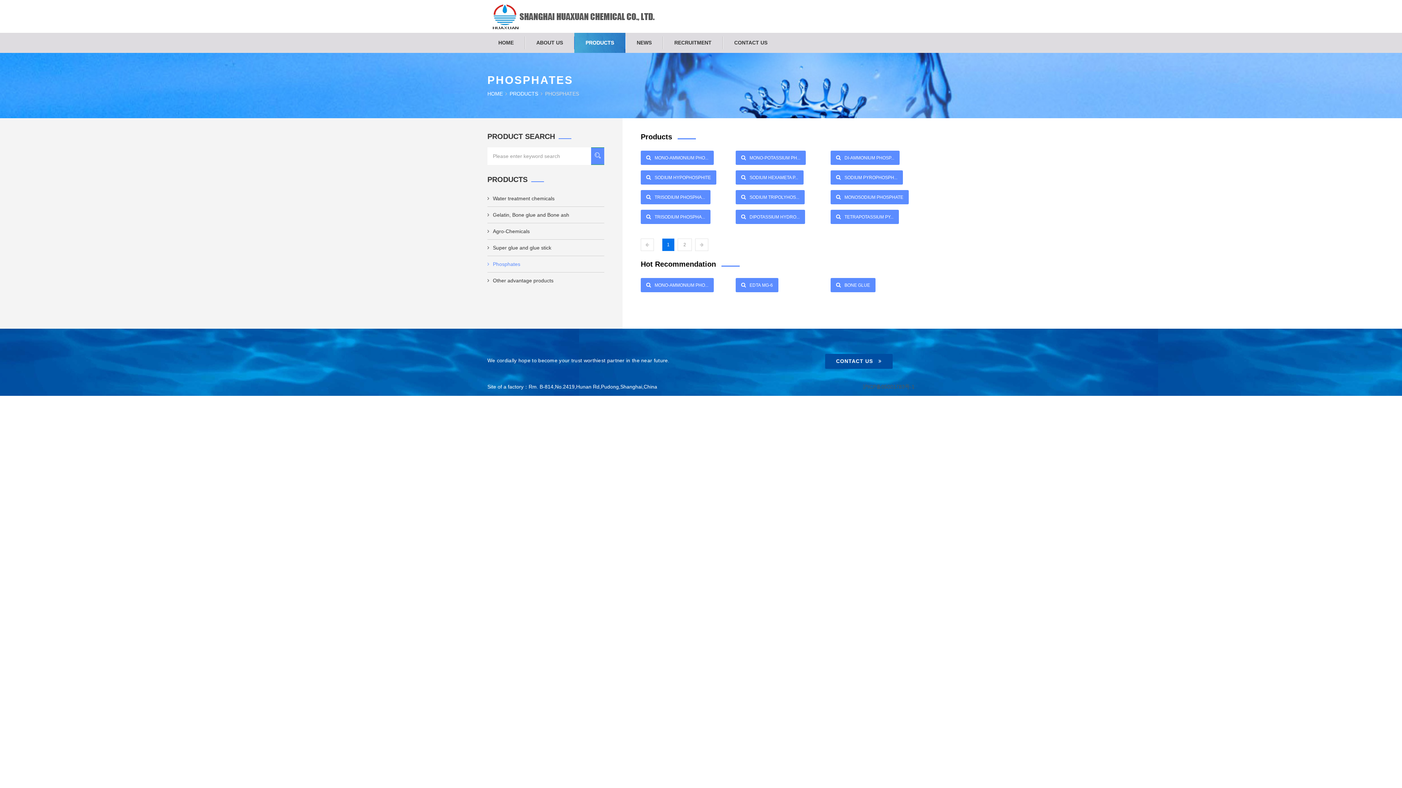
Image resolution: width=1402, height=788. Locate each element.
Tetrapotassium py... (868, 217)
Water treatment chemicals (524, 198)
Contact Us (854, 361)
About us (549, 43)
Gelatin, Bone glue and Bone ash (531, 215)
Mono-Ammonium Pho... (681, 158)
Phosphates (506, 264)
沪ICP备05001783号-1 (889, 387)
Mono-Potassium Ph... (775, 158)
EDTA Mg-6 (761, 285)
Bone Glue (857, 285)
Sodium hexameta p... (774, 177)
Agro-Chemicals (511, 231)
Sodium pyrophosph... (870, 177)
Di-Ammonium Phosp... (869, 158)
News (644, 43)
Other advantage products (523, 280)
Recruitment (693, 43)
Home (506, 43)
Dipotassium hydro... (775, 217)
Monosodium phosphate (873, 197)
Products (600, 43)
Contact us (750, 43)
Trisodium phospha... (680, 197)
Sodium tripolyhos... (774, 197)
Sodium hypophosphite (683, 177)
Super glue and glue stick (522, 248)
